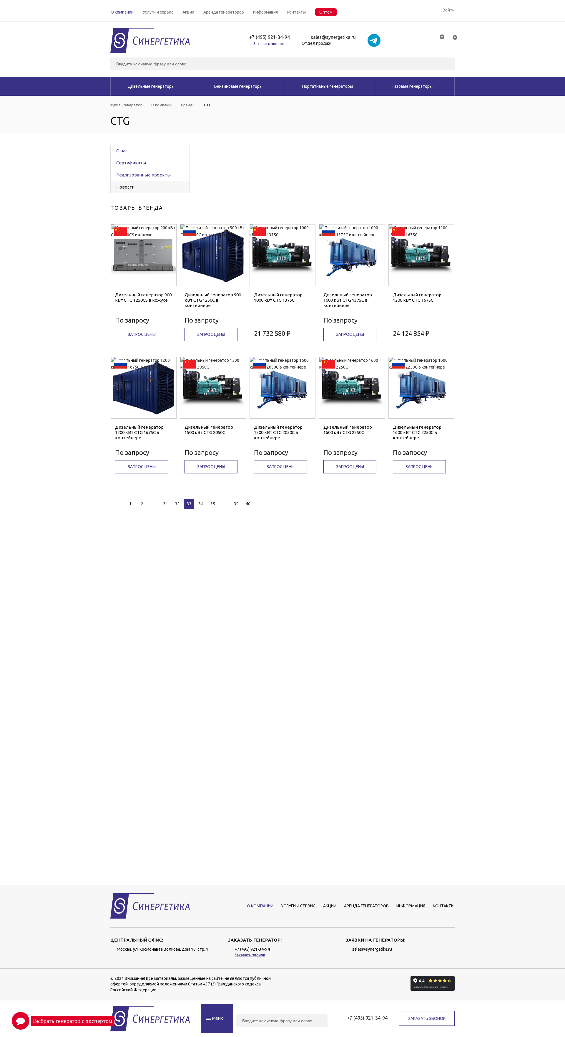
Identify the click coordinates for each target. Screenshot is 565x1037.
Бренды (188, 105)
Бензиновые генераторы (238, 86)
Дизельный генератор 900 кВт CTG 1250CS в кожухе (143, 297)
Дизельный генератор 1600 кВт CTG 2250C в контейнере (417, 432)
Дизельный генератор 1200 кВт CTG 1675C (417, 297)
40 (248, 503)
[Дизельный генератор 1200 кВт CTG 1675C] (421, 255)
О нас (121, 150)
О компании (122, 12)
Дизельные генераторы (151, 86)
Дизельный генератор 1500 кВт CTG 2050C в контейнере (278, 432)
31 (165, 503)
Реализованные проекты (143, 174)
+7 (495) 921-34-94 (269, 37)
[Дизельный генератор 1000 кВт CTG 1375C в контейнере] (352, 255)
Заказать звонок (268, 44)
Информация (265, 12)
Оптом (326, 12)
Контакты (296, 12)
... (153, 503)
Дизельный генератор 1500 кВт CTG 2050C (209, 430)
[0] (439, 39)
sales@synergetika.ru (333, 37)
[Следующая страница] (262, 504)
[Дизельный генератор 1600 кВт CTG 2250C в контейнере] (421, 388)
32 (177, 503)
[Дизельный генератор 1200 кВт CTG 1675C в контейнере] (143, 388)
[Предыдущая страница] (117, 504)
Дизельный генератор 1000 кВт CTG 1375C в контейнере (347, 300)
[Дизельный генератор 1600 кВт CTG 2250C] (352, 388)
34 (201, 503)
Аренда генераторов (223, 12)
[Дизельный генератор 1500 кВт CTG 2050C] (213, 388)
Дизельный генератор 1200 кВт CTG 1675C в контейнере (139, 432)
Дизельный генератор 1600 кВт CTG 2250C (347, 430)
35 (212, 503)
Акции (188, 12)
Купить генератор (126, 105)
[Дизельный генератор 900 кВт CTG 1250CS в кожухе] (143, 255)
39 (236, 503)
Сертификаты (131, 162)
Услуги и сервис (158, 12)
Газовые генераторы (413, 86)
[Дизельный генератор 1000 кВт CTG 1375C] (282, 255)
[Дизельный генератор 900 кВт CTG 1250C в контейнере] (213, 255)
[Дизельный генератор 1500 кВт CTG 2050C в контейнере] (282, 388)
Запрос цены (142, 334)
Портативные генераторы (327, 86)
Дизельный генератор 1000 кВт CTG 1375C (278, 297)
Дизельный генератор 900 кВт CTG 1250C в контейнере (213, 300)
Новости (125, 186)
